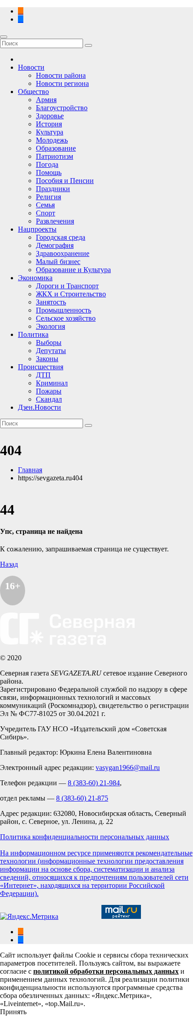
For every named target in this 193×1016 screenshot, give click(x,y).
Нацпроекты (37, 229)
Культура (49, 132)
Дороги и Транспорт (67, 286)
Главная (30, 470)
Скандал (49, 399)
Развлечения (55, 221)
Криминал (52, 383)
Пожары (48, 391)
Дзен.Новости (39, 407)
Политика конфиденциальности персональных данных (84, 837)
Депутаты (51, 350)
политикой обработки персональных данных (106, 971)
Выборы (48, 342)
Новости (31, 67)
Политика (33, 334)
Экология (50, 326)
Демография (55, 245)
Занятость (51, 302)
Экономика (35, 278)
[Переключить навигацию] (3, 37)
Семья (45, 205)
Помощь (48, 172)
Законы (47, 359)
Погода (47, 164)
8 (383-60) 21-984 (94, 783)
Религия (48, 197)
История (49, 124)
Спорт (45, 213)
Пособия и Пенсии (65, 180)
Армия (46, 99)
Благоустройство (62, 108)
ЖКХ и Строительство (71, 294)
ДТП (43, 375)
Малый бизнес (58, 261)
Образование (56, 148)
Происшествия (40, 367)
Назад (9, 564)
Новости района (61, 75)
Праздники (53, 188)
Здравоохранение (62, 253)
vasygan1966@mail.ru (128, 767)
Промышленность (63, 310)
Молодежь (52, 140)
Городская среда (60, 237)
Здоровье (50, 116)
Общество (33, 91)
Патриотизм (54, 156)
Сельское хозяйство (66, 318)
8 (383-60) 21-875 (82, 798)
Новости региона (62, 83)
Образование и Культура (73, 269)
